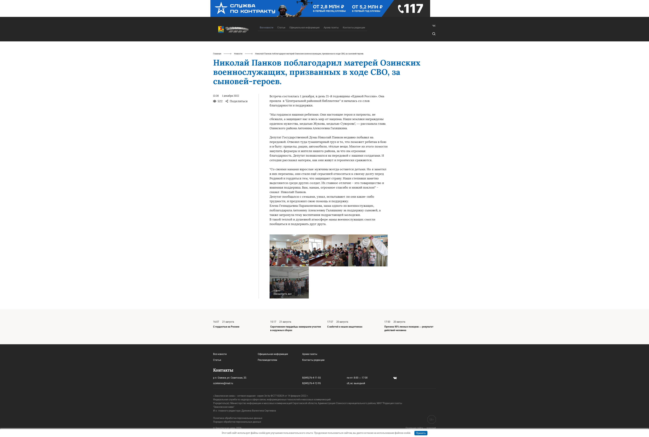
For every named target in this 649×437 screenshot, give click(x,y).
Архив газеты (331, 27)
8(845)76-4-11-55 (311, 377)
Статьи (281, 27)
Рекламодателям (267, 360)
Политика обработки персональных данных (237, 418)
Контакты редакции (354, 27)
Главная (217, 54)
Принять (421, 433)
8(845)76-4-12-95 (311, 383)
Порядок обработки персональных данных (237, 421)
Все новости (220, 354)
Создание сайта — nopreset (421, 428)
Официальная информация (304, 27)
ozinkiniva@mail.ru (223, 383)
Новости (238, 54)
